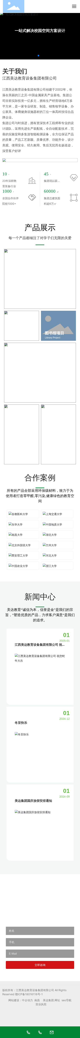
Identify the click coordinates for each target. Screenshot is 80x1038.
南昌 (37, 1000)
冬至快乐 (21, 723)
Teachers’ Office (16, 461)
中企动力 (27, 1000)
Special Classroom (18, 337)
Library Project (52, 337)
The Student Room (19, 399)
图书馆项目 (54, 333)
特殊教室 (15, 333)
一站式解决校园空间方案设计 (40, 30)
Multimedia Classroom (57, 461)
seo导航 (66, 1000)
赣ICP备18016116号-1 (29, 994)
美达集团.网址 (51, 1000)
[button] (38, 55)
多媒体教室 (54, 456)
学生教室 (15, 395)
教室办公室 (17, 456)
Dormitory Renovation (21, 305)
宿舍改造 (15, 301)
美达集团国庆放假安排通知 (33, 801)
